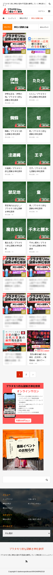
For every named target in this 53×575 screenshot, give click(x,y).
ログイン (41, 11)
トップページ (8, 499)
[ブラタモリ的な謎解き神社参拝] (13, 11)
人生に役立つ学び (34, 519)
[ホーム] (3, 18)
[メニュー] (49, 11)
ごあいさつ (32, 499)
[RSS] (26, 561)
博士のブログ (8, 508)
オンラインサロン (34, 504)
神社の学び (7, 504)
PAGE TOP (49, 554)
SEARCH (49, 3)
